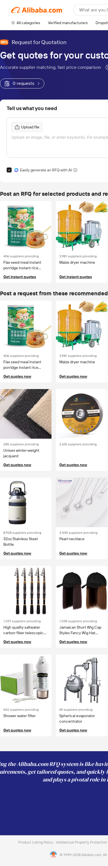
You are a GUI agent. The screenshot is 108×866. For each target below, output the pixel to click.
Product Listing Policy (36, 842)
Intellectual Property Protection (82, 842)
